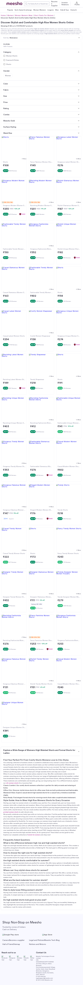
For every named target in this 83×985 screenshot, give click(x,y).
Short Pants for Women (43, 15)
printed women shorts (11, 812)
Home (3, 15)
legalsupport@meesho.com (44, 978)
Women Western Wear (23, 15)
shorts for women (34, 835)
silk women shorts (12, 783)
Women (10, 15)
